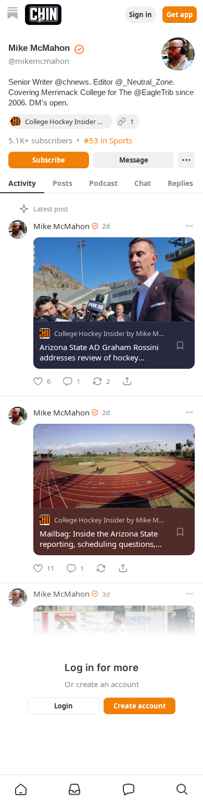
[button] (20, 789)
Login (63, 706)
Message (133, 160)
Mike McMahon (61, 226)
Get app (180, 14)
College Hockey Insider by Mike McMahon (119, 333)
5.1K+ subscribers (40, 140)
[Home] (12, 14)
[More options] (189, 226)
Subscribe (48, 160)
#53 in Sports (108, 140)
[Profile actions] (186, 160)
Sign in (140, 14)
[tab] (22, 182)
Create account (139, 706)
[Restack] (101, 568)
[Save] (180, 345)
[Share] (127, 381)
